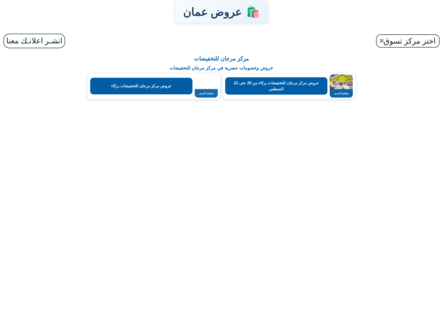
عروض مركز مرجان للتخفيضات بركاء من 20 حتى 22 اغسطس (276, 86)
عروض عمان (221, 11)
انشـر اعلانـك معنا (34, 40)
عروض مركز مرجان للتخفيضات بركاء (141, 86)
